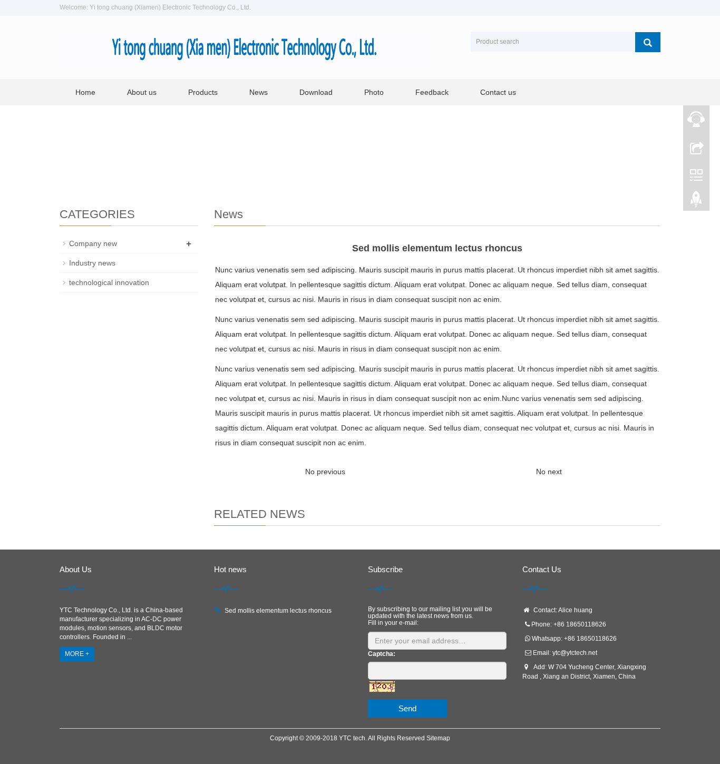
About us (142, 92)
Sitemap (438, 738)
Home (85, 92)
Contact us (498, 92)
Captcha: (381, 654)
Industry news (92, 263)
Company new (93, 243)
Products (203, 92)
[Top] (696, 202)
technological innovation (109, 282)
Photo (374, 92)
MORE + (77, 654)
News (258, 92)
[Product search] (647, 42)
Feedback (432, 92)
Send (407, 708)
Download (316, 92)
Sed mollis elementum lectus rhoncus (278, 610)
